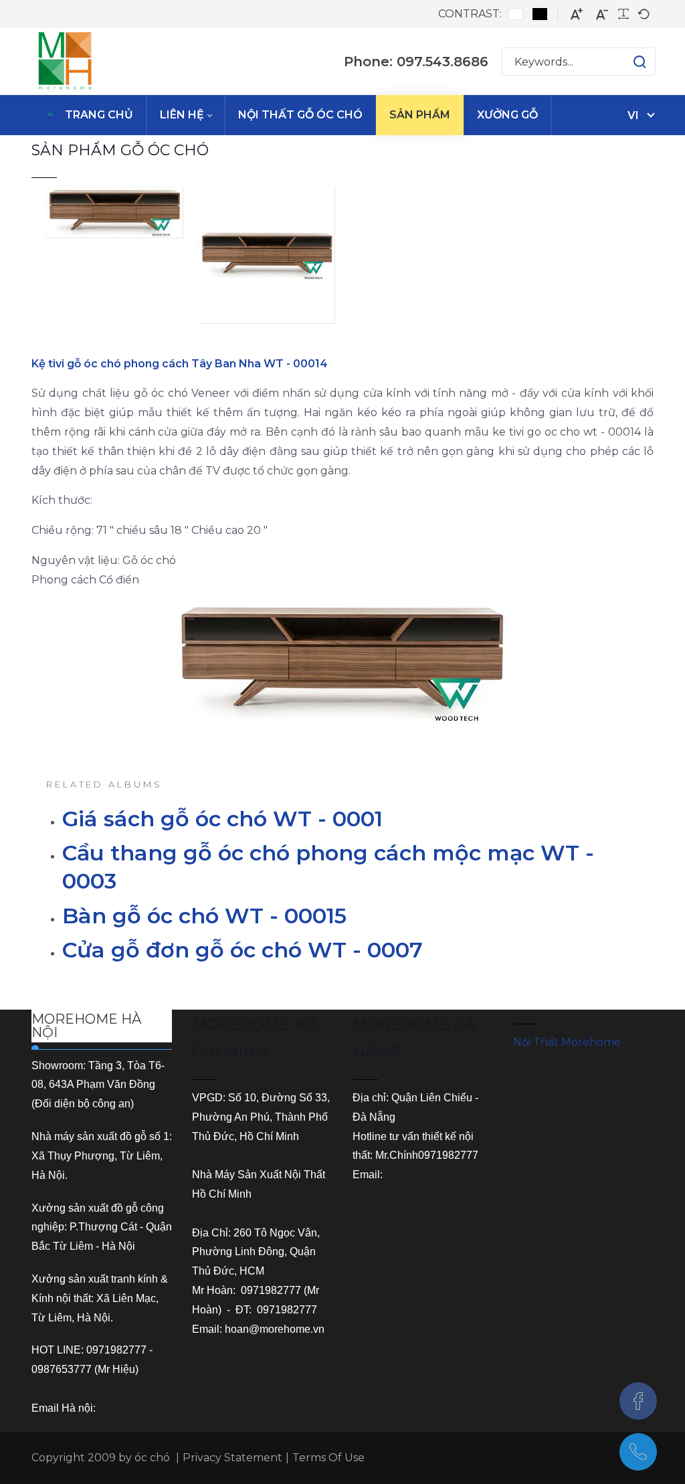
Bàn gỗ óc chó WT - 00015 (204, 916)
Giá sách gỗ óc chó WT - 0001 (222, 819)
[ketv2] (266, 256)
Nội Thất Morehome (567, 1042)
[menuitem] (88, 115)
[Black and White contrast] (539, 14)
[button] (626, 62)
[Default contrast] (515, 14)
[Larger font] (576, 14)
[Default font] (643, 14)
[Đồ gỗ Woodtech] (64, 61)
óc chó (152, 1457)
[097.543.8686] (638, 1452)
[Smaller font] (602, 14)
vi (633, 115)
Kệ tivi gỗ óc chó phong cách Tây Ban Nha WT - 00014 (179, 363)
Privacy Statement (232, 1457)
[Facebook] (638, 1401)
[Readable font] (623, 14)
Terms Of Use (328, 1457)
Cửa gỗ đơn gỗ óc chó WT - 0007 (242, 950)
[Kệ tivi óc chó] (114, 214)
